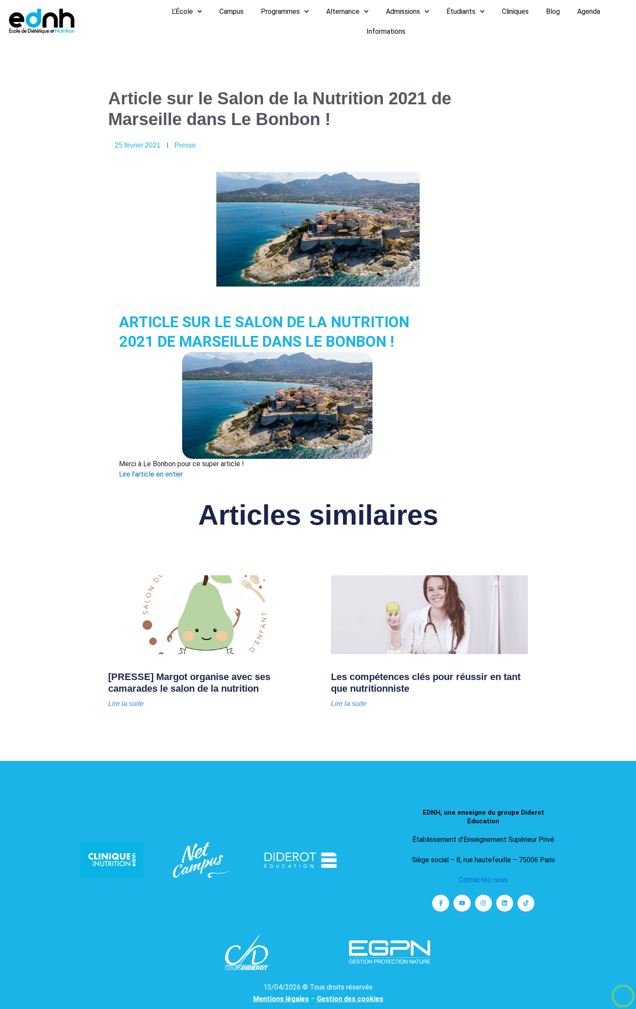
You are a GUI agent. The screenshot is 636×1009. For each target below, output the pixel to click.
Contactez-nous (483, 880)
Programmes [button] (280, 11)
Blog (553, 11)
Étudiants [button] (460, 11)
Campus (231, 11)
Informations (385, 31)
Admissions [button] (403, 11)
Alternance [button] (343, 11)
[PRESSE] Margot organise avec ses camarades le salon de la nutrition (189, 682)
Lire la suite (126, 703)
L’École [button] (182, 11)
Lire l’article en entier (151, 474)
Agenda (588, 11)
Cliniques (515, 11)
